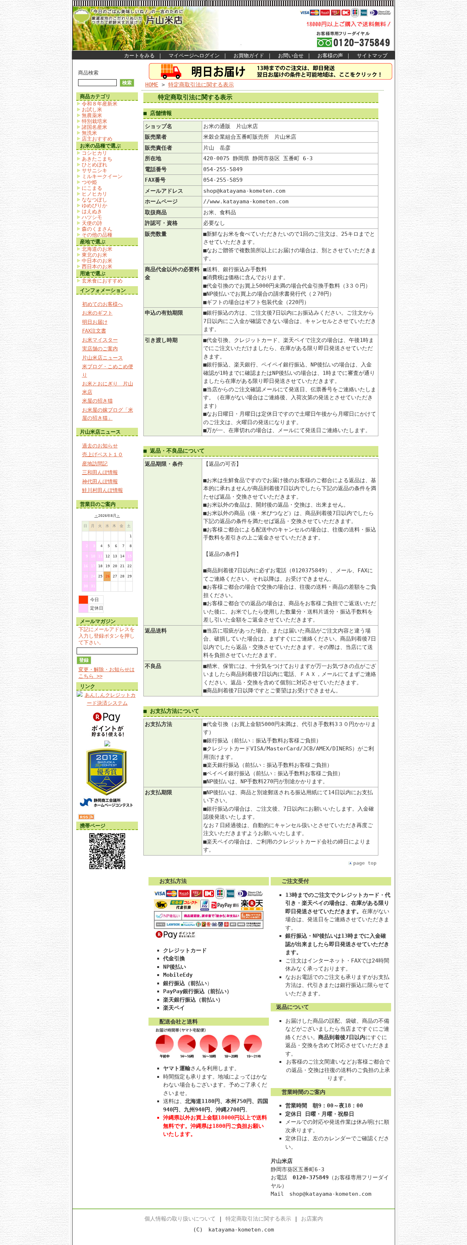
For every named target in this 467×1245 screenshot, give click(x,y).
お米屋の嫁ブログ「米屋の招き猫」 (107, 414)
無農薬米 (92, 115)
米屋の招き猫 (97, 401)
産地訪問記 (95, 463)
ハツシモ (92, 217)
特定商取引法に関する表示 (201, 84)
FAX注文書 (94, 331)
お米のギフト (97, 313)
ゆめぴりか (94, 205)
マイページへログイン (194, 55)
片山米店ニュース (102, 358)
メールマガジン (98, 621)
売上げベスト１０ (102, 454)
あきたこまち (97, 159)
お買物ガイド (249, 55)
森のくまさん (97, 229)
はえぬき (92, 211)
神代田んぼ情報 (100, 481)
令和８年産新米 (99, 104)
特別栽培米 (94, 121)
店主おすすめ (97, 139)
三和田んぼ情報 (100, 472)
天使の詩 (92, 223)
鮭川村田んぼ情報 (102, 490)
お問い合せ (291, 55)
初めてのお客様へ (102, 304)
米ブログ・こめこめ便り (107, 371)
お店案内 (312, 1218)
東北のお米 (94, 255)
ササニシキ (94, 170)
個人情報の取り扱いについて (180, 1218)
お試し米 (92, 109)
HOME (151, 84)
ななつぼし (94, 200)
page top (365, 863)
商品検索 (88, 73)
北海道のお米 (97, 249)
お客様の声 (330, 55)
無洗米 (89, 133)
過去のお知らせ (100, 446)
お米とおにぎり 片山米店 (107, 388)
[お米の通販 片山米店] (107, 745)
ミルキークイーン (102, 176)
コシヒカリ (94, 153)
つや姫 (89, 182)
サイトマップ (372, 55)
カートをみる (139, 55)
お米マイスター (100, 340)
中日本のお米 (97, 261)
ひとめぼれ (94, 165)
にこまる (92, 188)
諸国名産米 (94, 127)
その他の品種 (97, 235)
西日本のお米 (97, 266)
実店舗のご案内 (100, 348)
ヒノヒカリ (94, 194)
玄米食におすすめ (102, 281)
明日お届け (95, 322)
